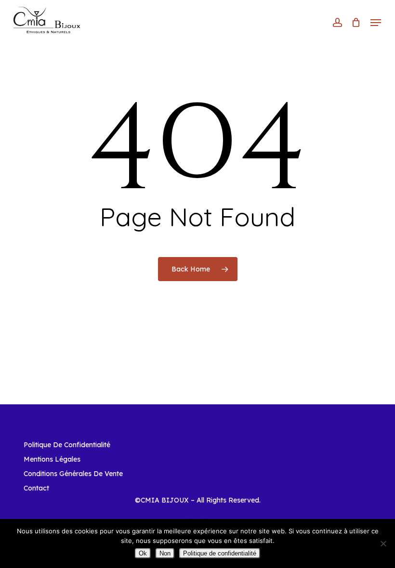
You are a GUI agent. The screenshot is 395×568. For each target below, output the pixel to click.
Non (165, 553)
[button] (375, 22)
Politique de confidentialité (219, 553)
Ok (143, 553)
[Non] (383, 543)
